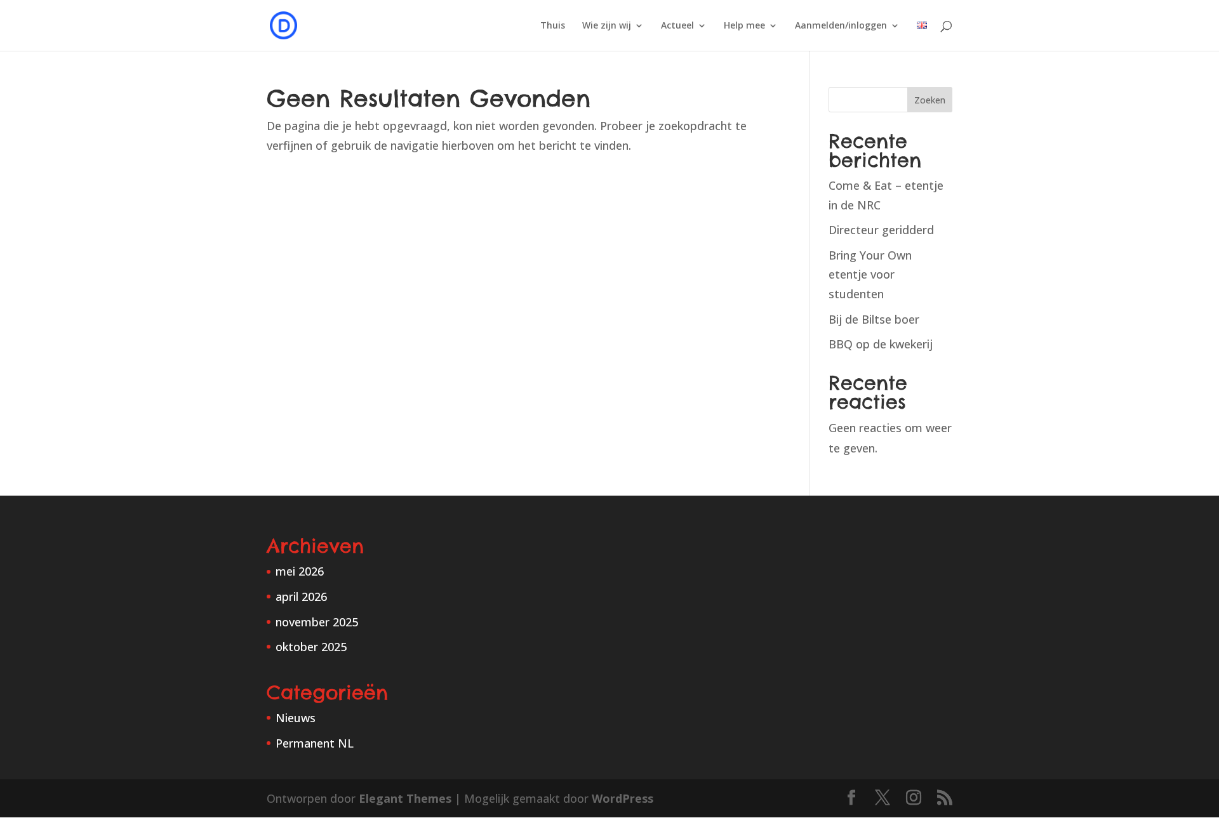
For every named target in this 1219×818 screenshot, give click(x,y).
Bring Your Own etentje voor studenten (870, 274)
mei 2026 (300, 571)
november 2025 (317, 622)
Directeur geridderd (881, 229)
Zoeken (929, 100)
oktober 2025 (311, 646)
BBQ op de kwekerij (881, 344)
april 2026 (301, 596)
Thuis (552, 26)
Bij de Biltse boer (874, 319)
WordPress (622, 798)
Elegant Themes (405, 798)
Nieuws (296, 717)
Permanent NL (315, 743)
